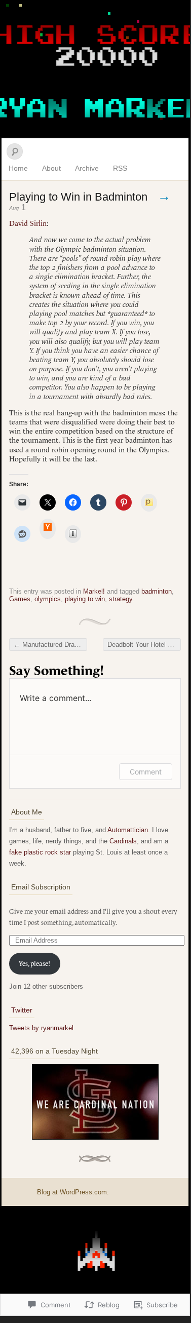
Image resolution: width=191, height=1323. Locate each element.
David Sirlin (28, 223)
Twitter (21, 1010)
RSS (120, 168)
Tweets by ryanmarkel (41, 1028)
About (51, 168)
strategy (120, 599)
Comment (146, 771)
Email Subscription (40, 887)
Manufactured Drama (49, 644)
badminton (156, 591)
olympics (47, 599)
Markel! (94, 591)
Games (19, 599)
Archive (87, 168)
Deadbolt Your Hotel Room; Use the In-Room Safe (144, 644)
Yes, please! (34, 963)
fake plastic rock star (40, 852)
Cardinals (123, 841)
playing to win (85, 599)
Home (18, 168)
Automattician (127, 830)
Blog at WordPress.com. (73, 1192)
